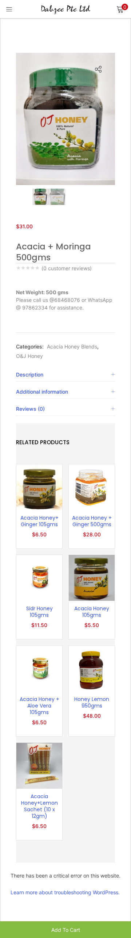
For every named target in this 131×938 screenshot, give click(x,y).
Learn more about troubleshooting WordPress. (65, 892)
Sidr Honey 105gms (39, 611)
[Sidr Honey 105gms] (39, 577)
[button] (120, 9)
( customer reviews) (66, 268)
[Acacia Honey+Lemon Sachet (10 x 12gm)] (39, 765)
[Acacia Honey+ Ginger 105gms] (39, 487)
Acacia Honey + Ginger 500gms (92, 521)
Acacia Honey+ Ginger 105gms (39, 521)
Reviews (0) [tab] (30, 409)
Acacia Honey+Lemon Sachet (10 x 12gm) (39, 806)
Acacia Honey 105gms (91, 611)
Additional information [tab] (42, 392)
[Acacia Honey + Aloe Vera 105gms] (39, 668)
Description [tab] (29, 374)
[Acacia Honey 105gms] (92, 577)
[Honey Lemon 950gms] (92, 668)
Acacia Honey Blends (72, 346)
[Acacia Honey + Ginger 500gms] (92, 487)
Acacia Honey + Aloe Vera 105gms (39, 706)
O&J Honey (29, 356)
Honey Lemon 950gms (91, 702)
